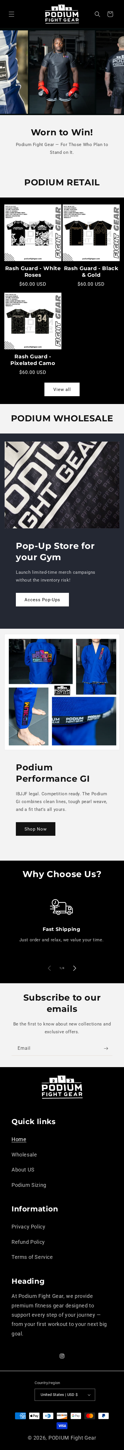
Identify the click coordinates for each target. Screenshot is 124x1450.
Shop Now (36, 829)
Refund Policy (28, 1242)
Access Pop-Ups (42, 599)
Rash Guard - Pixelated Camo (32, 359)
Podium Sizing (29, 1185)
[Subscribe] (105, 1048)
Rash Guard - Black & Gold (91, 271)
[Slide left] (49, 968)
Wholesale (24, 1155)
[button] (11, 14)
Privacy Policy (28, 1227)
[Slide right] (74, 968)
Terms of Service (32, 1257)
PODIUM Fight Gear (72, 1438)
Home (19, 1139)
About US (23, 1170)
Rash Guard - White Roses (33, 271)
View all (62, 389)
